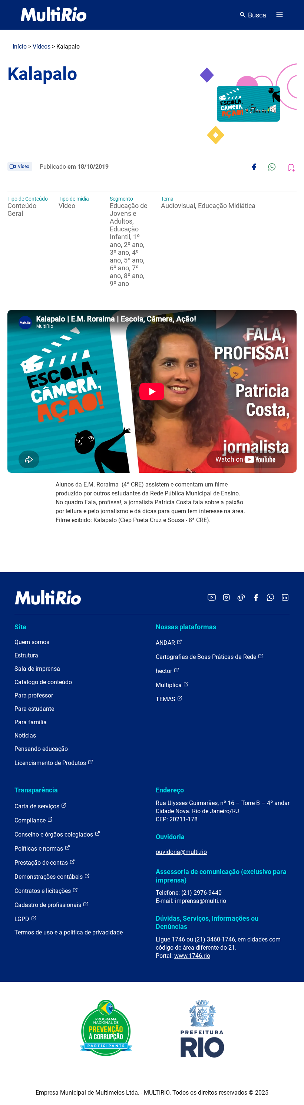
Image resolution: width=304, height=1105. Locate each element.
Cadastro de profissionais (48, 904)
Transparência (36, 790)
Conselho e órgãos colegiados (54, 834)
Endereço (170, 790)
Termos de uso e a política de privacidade (68, 932)
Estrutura (26, 655)
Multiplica (169, 685)
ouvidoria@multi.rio (181, 851)
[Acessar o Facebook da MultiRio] (255, 598)
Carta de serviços (37, 806)
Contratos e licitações (43, 890)
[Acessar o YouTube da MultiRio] (211, 598)
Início (20, 46)
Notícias (25, 735)
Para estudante (34, 708)
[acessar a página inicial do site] (53, 15)
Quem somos (31, 642)
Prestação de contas (41, 862)
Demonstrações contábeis (49, 876)
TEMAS (166, 699)
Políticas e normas (39, 848)
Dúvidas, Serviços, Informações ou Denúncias (207, 922)
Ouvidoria (170, 837)
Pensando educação (41, 748)
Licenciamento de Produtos (50, 762)
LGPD (22, 919)
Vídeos (41, 46)
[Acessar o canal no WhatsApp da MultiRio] (270, 598)
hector (165, 670)
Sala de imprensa (37, 668)
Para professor (33, 695)
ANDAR (166, 642)
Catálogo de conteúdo (43, 682)
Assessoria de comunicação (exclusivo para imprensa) (221, 876)
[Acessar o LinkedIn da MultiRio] (285, 598)
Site (20, 627)
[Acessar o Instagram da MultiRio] (226, 598)
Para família (30, 722)
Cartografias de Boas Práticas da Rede (207, 656)
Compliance (30, 820)
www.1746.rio (192, 955)
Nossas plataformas (186, 627)
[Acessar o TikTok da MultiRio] (241, 598)
